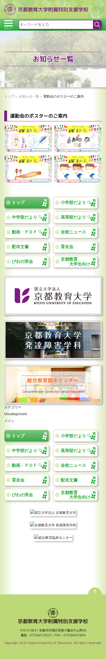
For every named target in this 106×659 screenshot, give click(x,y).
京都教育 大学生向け (75, 261)
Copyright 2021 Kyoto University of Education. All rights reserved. (53, 643)
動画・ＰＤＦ (24, 231)
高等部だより (73, 217)
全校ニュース (73, 231)
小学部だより (73, 202)
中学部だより (24, 217)
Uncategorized (15, 414)
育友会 (67, 246)
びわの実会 (22, 261)
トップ (18, 202)
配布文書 (20, 246)
